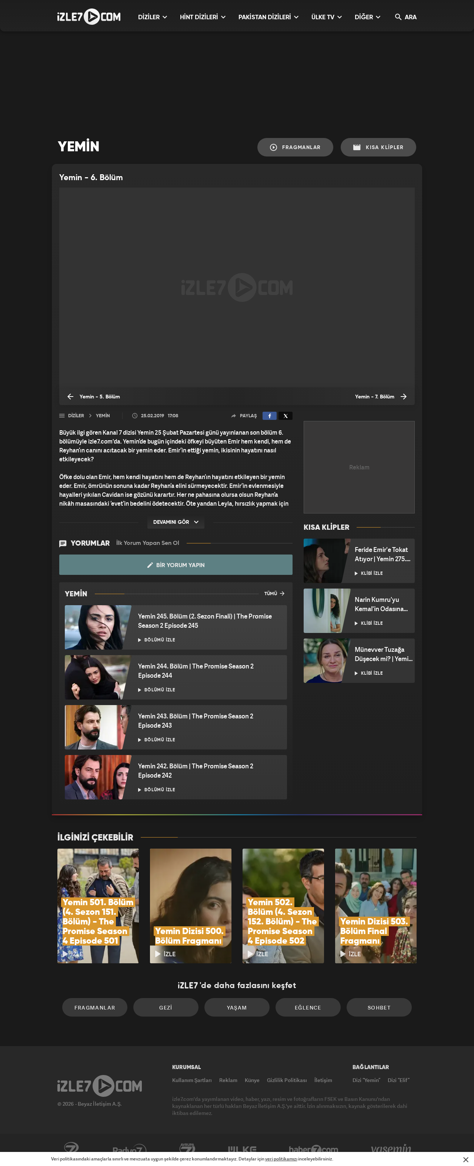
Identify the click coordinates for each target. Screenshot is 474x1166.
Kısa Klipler (384, 147)
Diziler (76, 416)
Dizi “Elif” (399, 1080)
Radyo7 (130, 1150)
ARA (410, 17)
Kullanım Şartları (192, 1080)
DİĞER (364, 17)
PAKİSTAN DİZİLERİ (265, 17)
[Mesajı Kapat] (465, 1159)
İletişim (323, 1080)
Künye (252, 1080)
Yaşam (237, 1007)
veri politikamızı (281, 1159)
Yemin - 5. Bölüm (99, 397)
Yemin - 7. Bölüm (375, 397)
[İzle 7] (88, 17)
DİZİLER (149, 17)
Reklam (228, 1080)
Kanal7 (71, 1150)
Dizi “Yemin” (366, 1080)
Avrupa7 (187, 1150)
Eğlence (308, 1007)
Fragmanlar (300, 147)
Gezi (166, 1007)
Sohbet (379, 1007)
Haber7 (313, 1150)
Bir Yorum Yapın (180, 566)
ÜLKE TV (323, 17)
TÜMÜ (271, 594)
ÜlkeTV (242, 1150)
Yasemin (392, 1150)
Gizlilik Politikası (287, 1080)
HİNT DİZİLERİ (200, 17)
